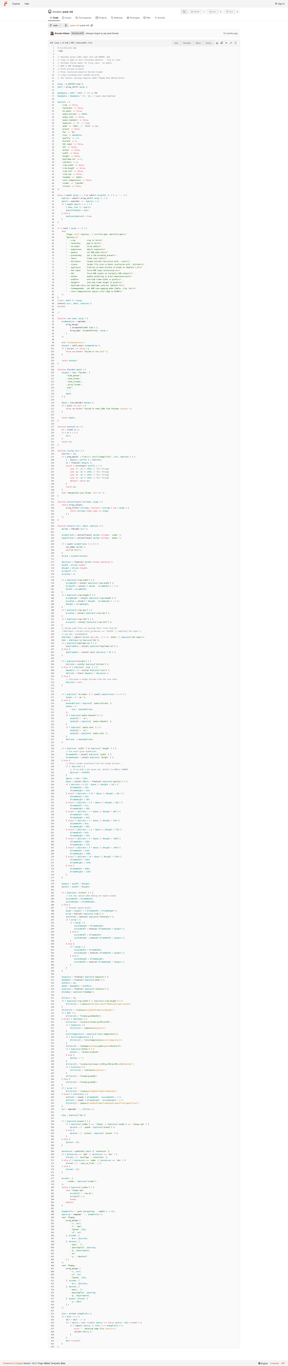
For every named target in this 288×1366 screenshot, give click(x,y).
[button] (66, 25)
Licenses (274, 1363)
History (209, 43)
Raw (176, 43)
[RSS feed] (184, 11)
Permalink (187, 43)
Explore (16, 3)
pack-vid (68, 11)
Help (27, 3)
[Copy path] (92, 25)
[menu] (263, 1363)
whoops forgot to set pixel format (102, 33)
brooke (57, 11)
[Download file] (217, 43)
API (283, 1363)
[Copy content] (221, 43)
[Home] (6, 3)
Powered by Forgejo (13, 1363)
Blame (198, 43)
